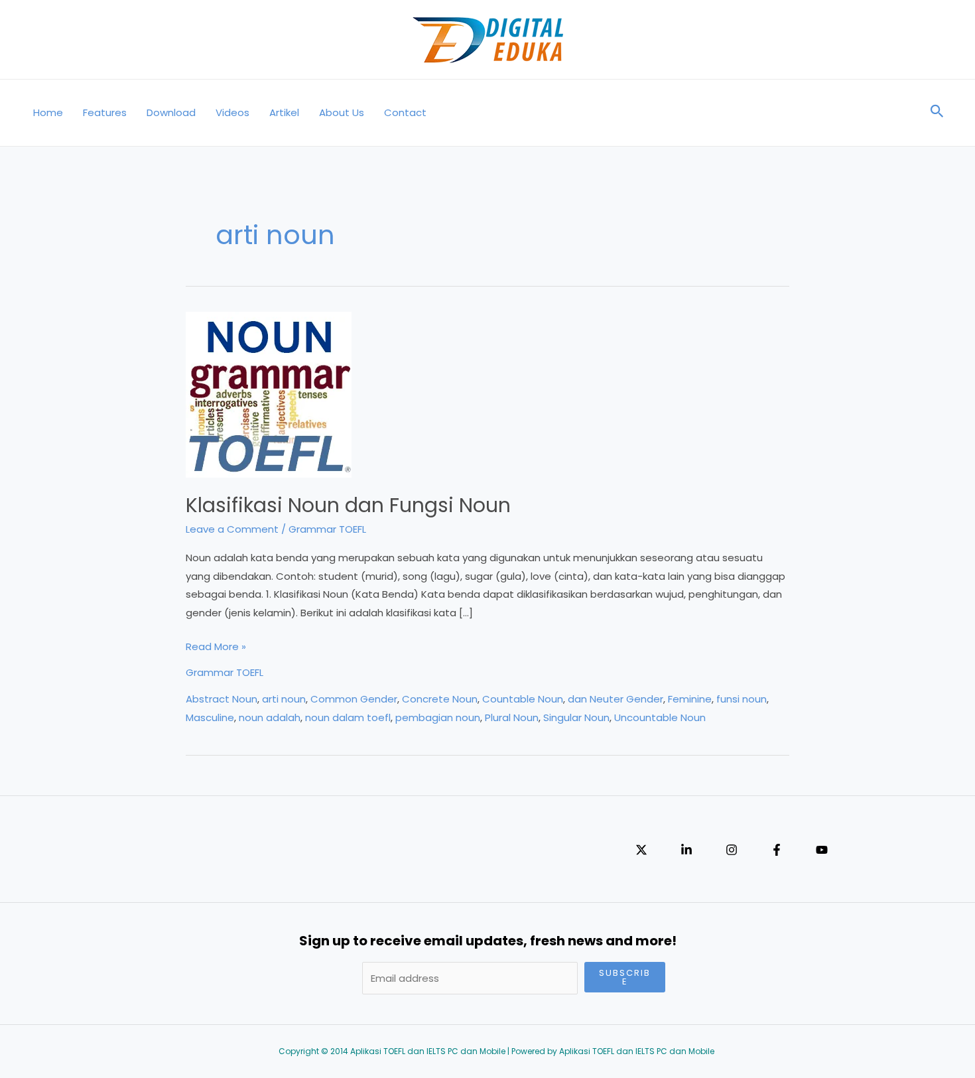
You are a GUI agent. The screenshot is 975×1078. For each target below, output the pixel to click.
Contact (405, 112)
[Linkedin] (686, 850)
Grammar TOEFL (327, 529)
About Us (341, 112)
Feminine (690, 699)
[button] (937, 112)
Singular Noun (576, 717)
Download (171, 112)
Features (105, 112)
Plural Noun (512, 717)
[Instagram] (732, 850)
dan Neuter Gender (615, 699)
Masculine (210, 717)
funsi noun (741, 699)
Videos (232, 112)
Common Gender (353, 699)
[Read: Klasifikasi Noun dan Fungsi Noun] (269, 394)
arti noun (284, 699)
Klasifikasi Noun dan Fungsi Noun (348, 505)
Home (48, 112)
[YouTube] (822, 850)
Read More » (216, 647)
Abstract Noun (221, 699)
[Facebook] (777, 850)
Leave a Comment (232, 529)
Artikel (284, 112)
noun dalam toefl (348, 717)
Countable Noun (522, 699)
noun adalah (269, 717)
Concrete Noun (440, 699)
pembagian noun (437, 717)
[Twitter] (641, 850)
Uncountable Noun (660, 717)
